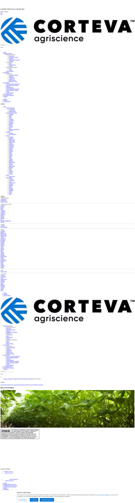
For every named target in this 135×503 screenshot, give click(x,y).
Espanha (11, 148)
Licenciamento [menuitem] (9, 62)
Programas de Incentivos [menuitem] (11, 67)
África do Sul (12, 176)
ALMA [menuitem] (8, 91)
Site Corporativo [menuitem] (7, 101)
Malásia (10, 187)
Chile (10, 118)
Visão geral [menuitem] (11, 56)
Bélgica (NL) (12, 140)
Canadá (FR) (12, 110)
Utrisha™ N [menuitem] (11, 78)
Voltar (4, 52)
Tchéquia (11, 171)
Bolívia (10, 115)
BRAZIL (2, 104)
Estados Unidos (12, 111)
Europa (7, 135)
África (7, 175)
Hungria (11, 154)
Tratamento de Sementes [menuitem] (14, 59)
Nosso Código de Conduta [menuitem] (12, 90)
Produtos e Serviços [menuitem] (7, 53)
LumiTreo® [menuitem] (11, 77)
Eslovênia (11, 147)
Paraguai (11, 126)
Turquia (10, 172)
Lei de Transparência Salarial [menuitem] (12, 89)
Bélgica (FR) (12, 139)
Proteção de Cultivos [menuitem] (13, 57)
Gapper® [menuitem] (11, 76)
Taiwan (10, 191)
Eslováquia (11, 145)
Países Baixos (12, 162)
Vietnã (10, 192)
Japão (10, 186)
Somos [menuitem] (10, 70)
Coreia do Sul (12, 182)
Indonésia (11, 185)
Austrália (8, 132)
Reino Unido (12, 166)
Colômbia (11, 119)
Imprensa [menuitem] (5, 96)
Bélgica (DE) (12, 142)
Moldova (11, 161)
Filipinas (11, 184)
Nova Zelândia (12, 134)
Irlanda (10, 156)
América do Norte (10, 107)
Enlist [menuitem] (10, 63)
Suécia (10, 168)
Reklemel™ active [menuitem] (13, 81)
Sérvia (10, 170)
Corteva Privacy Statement (103, 494)
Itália (10, 157)
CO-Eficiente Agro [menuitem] (7, 94)
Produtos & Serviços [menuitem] (10, 54)
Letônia (10, 158)
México (10, 124)
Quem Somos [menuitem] (6, 82)
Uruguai (11, 130)
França (10, 152)
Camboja (11, 178)
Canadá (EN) (12, 109)
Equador (11, 121)
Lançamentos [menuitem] (6, 72)
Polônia (10, 163)
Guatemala (11, 123)
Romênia (11, 167)
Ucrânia (11, 173)
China (10, 181)
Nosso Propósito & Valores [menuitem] (12, 85)
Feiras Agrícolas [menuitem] (9, 71)
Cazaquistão (11, 180)
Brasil (10, 116)
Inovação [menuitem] (8, 86)
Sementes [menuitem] (11, 58)
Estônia (10, 149)
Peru (10, 128)
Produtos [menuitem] (5, 100)
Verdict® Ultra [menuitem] (12, 80)
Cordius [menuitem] (11, 66)
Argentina (11, 114)
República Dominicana (14, 129)
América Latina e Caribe (11, 112)
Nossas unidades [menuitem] (10, 92)
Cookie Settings (23, 499)
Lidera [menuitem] (10, 68)
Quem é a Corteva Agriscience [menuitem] (13, 84)
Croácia (10, 143)
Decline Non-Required (46, 499)
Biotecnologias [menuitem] (12, 64)
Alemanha (11, 137)
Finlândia (11, 151)
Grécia (10, 153)
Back (4, 106)
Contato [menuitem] (5, 99)
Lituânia (11, 159)
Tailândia (11, 190)
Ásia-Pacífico (9, 177)
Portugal (11, 165)
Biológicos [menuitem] (11, 61)
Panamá (11, 125)
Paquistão (11, 189)
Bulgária (11, 138)
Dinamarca (11, 144)
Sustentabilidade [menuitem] (9, 87)
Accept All (34, 499)
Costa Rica (11, 120)
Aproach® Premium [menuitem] (13, 75)
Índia (10, 194)
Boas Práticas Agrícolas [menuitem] (8, 95)
